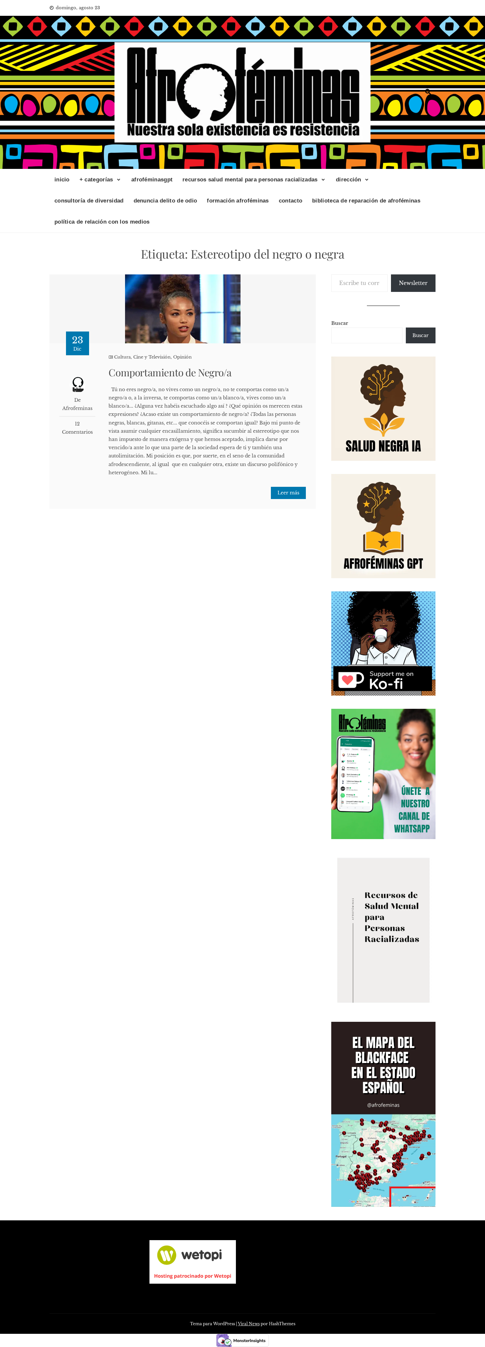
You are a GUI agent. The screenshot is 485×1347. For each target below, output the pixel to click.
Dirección (348, 179)
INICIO (62, 179)
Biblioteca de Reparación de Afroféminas (366, 201)
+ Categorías (96, 179)
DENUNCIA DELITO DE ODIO (165, 201)
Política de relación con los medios (102, 222)
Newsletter (413, 283)
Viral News (249, 1323)
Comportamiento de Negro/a (170, 372)
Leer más (288, 493)
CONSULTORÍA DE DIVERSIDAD (89, 201)
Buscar (339, 323)
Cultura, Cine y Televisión (142, 357)
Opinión (182, 357)
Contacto (290, 201)
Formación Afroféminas (238, 201)
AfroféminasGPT (152, 179)
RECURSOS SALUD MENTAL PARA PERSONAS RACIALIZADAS (249, 179)
